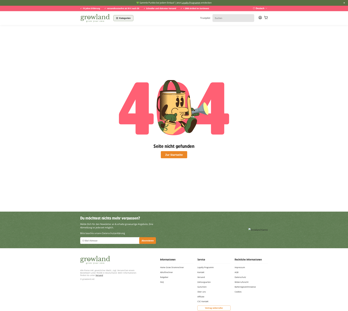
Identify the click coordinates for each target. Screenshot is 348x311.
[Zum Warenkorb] (266, 18)
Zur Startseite (174, 155)
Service (201, 259)
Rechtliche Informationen (248, 259)
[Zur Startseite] (95, 18)
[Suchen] (250, 18)
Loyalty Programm (190, 2)
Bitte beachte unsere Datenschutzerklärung (102, 233)
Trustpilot (205, 17)
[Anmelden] (260, 18)
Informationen (167, 259)
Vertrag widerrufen (214, 308)
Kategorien (125, 18)
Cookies (238, 291)
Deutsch (260, 8)
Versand (99, 275)
